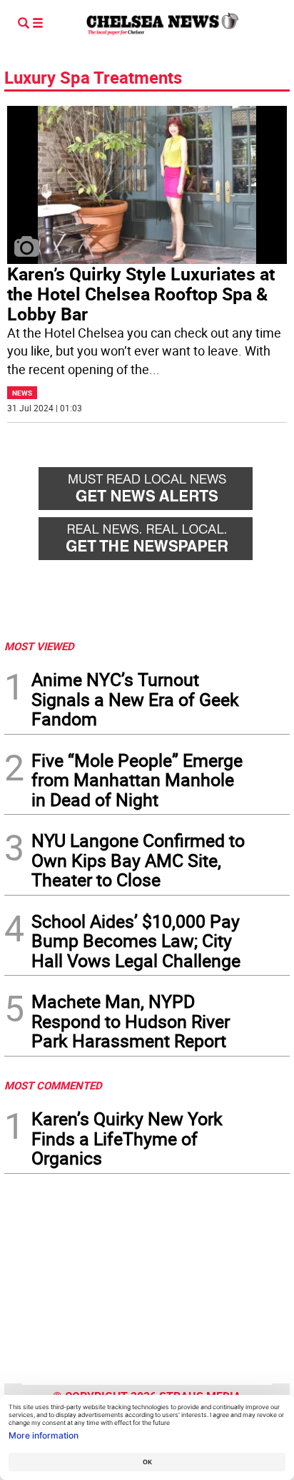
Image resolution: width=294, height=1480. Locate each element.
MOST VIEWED (39, 646)
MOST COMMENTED (53, 1085)
